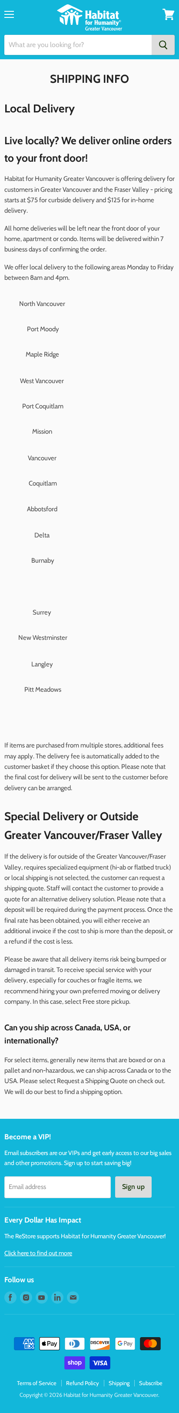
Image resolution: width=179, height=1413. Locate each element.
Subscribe (150, 1382)
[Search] (163, 45)
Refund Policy (82, 1382)
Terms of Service (36, 1382)
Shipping (119, 1382)
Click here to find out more (38, 1253)
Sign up (133, 1186)
